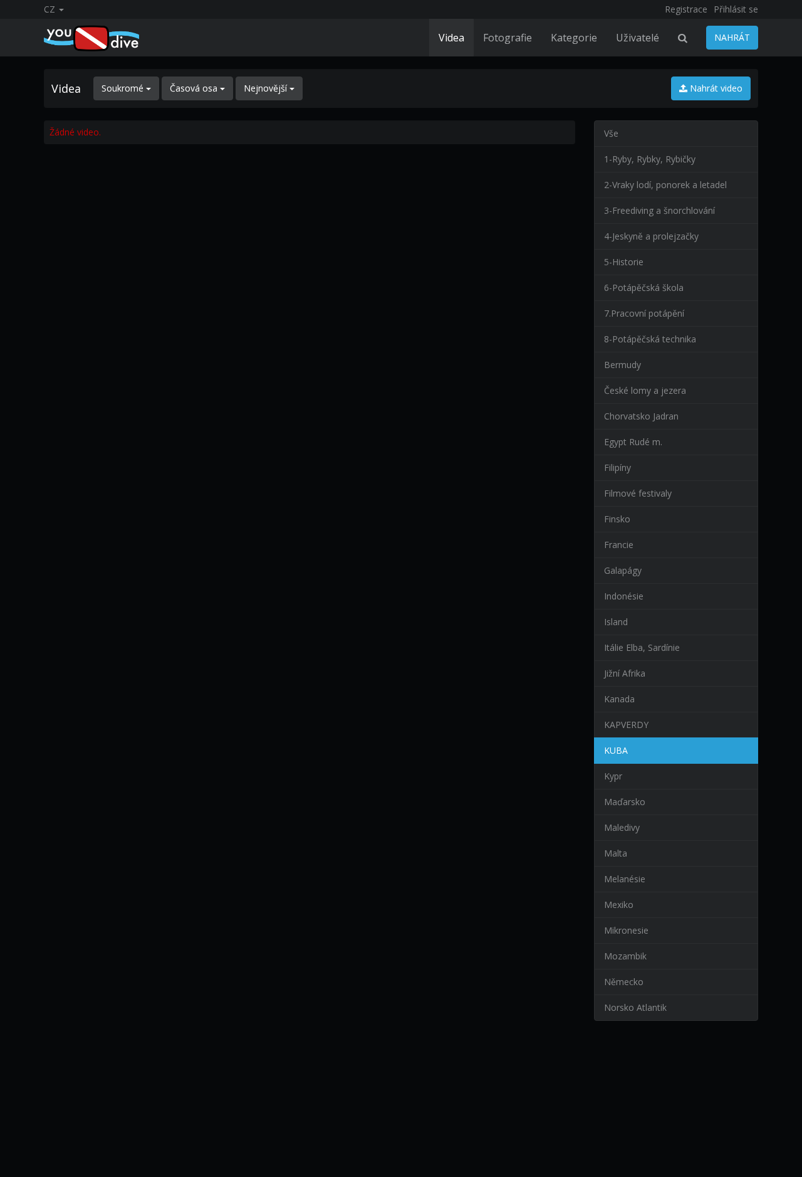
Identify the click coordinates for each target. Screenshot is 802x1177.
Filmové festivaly (638, 493)
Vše (611, 133)
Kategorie (574, 38)
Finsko (617, 519)
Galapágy (623, 570)
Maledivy (622, 827)
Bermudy (622, 365)
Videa (451, 38)
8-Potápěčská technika (650, 339)
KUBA (616, 750)
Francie (618, 545)
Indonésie (623, 596)
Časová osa (195, 88)
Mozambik (625, 956)
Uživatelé (637, 38)
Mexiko (618, 904)
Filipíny (617, 467)
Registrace (686, 9)
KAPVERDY (626, 725)
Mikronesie (626, 930)
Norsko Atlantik (635, 1007)
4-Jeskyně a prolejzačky (651, 236)
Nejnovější (266, 88)
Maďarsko (624, 802)
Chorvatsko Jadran (641, 416)
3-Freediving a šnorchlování (659, 210)
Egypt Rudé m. (633, 442)
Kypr (613, 776)
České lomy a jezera (645, 390)
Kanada (619, 699)
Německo (623, 982)
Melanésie (624, 879)
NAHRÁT (732, 37)
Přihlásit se (736, 9)
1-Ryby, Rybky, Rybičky (649, 159)
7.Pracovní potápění (644, 313)
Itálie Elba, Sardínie (642, 647)
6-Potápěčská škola (644, 287)
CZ (51, 9)
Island (616, 622)
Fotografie (507, 38)
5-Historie (623, 262)
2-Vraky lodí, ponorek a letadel (665, 185)
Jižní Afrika (624, 673)
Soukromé (124, 88)
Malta (615, 853)
